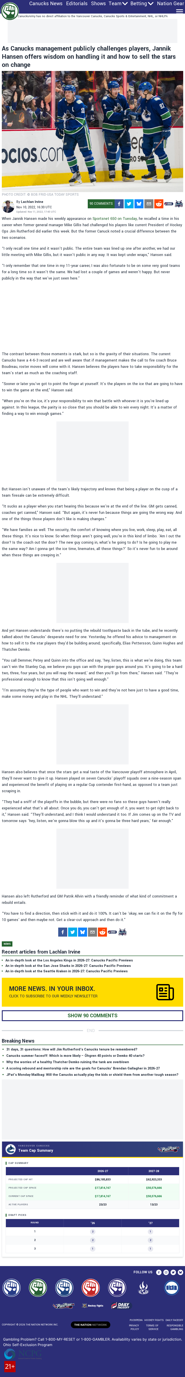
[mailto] (148, 203)
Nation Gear (170, 3)
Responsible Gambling (175, 1327)
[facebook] (119, 203)
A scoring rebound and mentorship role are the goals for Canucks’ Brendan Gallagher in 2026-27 (83, 1068)
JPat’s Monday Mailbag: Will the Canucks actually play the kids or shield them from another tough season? (92, 1074)
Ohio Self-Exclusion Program (27, 1344)
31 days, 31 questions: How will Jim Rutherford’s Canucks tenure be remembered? (71, 1049)
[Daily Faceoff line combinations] (168, 203)
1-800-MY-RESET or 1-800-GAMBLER (77, 1339)
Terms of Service (152, 1327)
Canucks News (45, 3)
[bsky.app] (138, 203)
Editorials (77, 3)
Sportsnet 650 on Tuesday (114, 218)
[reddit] (158, 203)
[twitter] (129, 203)
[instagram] (166, 1272)
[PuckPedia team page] (178, 203)
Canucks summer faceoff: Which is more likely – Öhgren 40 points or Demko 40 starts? (75, 1055)
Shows (98, 3)
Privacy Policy (134, 1327)
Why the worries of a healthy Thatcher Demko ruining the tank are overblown (67, 1062)
